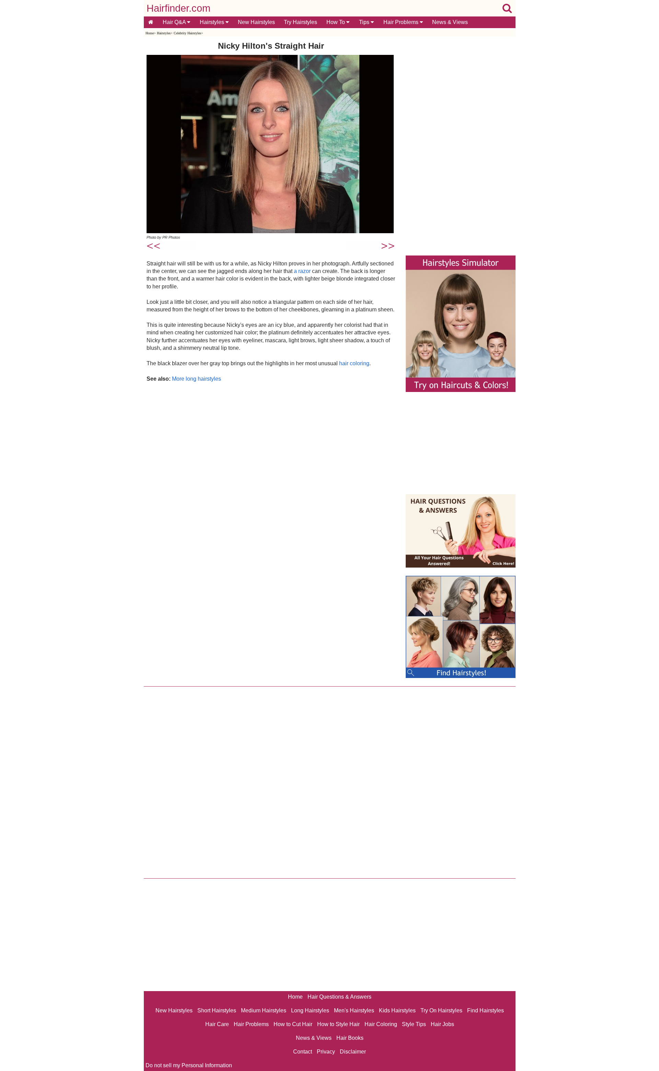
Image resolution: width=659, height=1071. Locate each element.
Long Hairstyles (310, 1010)
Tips (365, 22)
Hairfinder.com (178, 8)
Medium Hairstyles (263, 1010)
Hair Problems (401, 22)
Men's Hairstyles (354, 1010)
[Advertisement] (271, 456)
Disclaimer (353, 1052)
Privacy (326, 1052)
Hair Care (217, 1024)
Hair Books (349, 1038)
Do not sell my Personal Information (189, 1065)
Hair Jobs (442, 1024)
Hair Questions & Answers (339, 997)
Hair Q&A (175, 22)
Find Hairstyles (485, 1010)
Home (150, 33)
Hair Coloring (381, 1024)
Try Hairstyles (300, 22)
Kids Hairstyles (397, 1010)
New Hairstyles (256, 22)
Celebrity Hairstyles (187, 33)
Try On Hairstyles (441, 1010)
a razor (302, 271)
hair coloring (354, 363)
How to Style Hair (338, 1024)
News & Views (450, 22)
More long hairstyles (196, 379)
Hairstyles (213, 22)
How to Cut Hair (293, 1024)
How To (336, 22)
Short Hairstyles (216, 1010)
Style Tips (414, 1024)
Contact (302, 1052)
